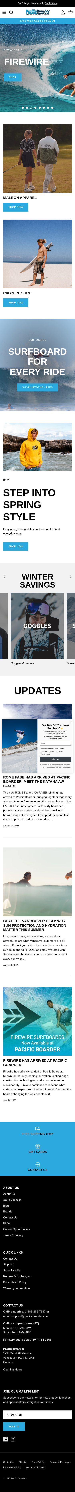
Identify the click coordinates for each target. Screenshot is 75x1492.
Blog (6, 1205)
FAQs (6, 1223)
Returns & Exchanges (17, 1276)
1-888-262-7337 (35, 1311)
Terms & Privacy (13, 1235)
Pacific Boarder (18, 1478)
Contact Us (10, 1217)
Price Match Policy (14, 1282)
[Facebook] (5, 1439)
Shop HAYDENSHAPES (37, 387)
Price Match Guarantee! (45, 3)
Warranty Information (16, 1288)
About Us (9, 1193)
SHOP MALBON (29, 98)
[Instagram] (13, 1439)
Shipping (8, 1264)
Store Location (12, 1199)
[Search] (13, 12)
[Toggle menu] (4, 12)
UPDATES (37, 690)
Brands (7, 1211)
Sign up (14, 1426)
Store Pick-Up (12, 1270)
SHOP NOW (15, 207)
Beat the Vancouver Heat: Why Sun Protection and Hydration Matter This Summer (34, 925)
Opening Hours (12, 1369)
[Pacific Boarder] (38, 12)
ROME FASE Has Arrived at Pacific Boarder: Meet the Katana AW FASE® (37, 781)
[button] (23, 108)
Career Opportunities (16, 1229)
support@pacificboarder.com (30, 1316)
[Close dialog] (70, 721)
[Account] (61, 12)
